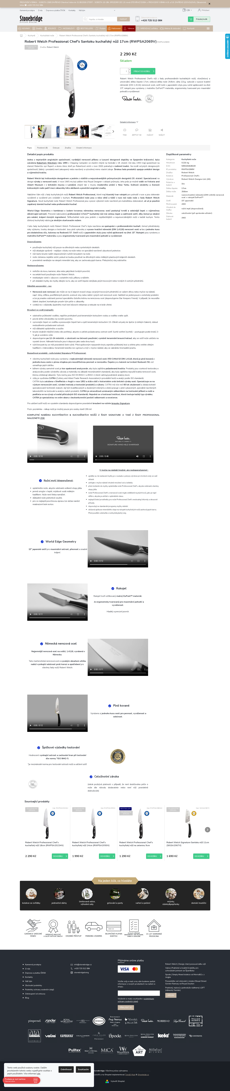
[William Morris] (195, 1021)
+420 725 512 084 (82, 968)
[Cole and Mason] (83, 1035)
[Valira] (50, 1035)
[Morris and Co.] (163, 1021)
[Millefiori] (155, 1050)
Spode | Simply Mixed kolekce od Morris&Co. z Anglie (184, 975)
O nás (40, 10)
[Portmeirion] (99, 1021)
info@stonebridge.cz (83, 964)
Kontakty (72, 10)
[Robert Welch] (147, 1021)
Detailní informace (128, 122)
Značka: (49, 47)
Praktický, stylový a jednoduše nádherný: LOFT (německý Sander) (185, 989)
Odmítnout (66, 1069)
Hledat (123, 19)
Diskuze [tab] (56, 148)
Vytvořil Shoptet (118, 1081)
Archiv (170, 995)
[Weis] (179, 1035)
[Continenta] (195, 1035)
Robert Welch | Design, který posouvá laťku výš (185, 964)
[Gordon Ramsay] (147, 1035)
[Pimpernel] (34, 1021)
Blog (27, 998)
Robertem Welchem (47, 163)
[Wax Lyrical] (91, 1050)
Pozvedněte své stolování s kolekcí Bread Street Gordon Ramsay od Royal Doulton (185, 982)
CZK (188, 10)
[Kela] (163, 1035)
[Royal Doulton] (131, 1035)
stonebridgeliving (81, 972)
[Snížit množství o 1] (129, 72)
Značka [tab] (68, 148)
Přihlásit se (126, 1007)
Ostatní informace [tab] (84, 148)
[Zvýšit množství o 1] (129, 69)
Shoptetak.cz (143, 1074)
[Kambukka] (66, 1035)
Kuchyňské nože (189, 159)
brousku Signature (121, 403)
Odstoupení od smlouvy (35, 994)
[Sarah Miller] (99, 1035)
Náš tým (82, 10)
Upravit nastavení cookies (139, 1070)
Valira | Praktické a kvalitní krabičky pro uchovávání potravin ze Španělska (181, 969)
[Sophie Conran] (83, 1021)
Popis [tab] (29, 148)
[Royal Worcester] (66, 1021)
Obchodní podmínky (33, 985)
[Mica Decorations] (107, 1050)
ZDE (42, 418)
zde (38, 1073)
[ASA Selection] (34, 1035)
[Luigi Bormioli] (179, 1021)
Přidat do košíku (142, 71)
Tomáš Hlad (130, 1074)
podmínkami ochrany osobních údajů (136, 1000)
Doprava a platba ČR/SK (55, 10)
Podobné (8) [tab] (42, 148)
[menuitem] (24, 28)
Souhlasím (83, 1069)
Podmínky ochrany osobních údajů (39, 989)
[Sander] (50, 1021)
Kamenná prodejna (27, 10)
